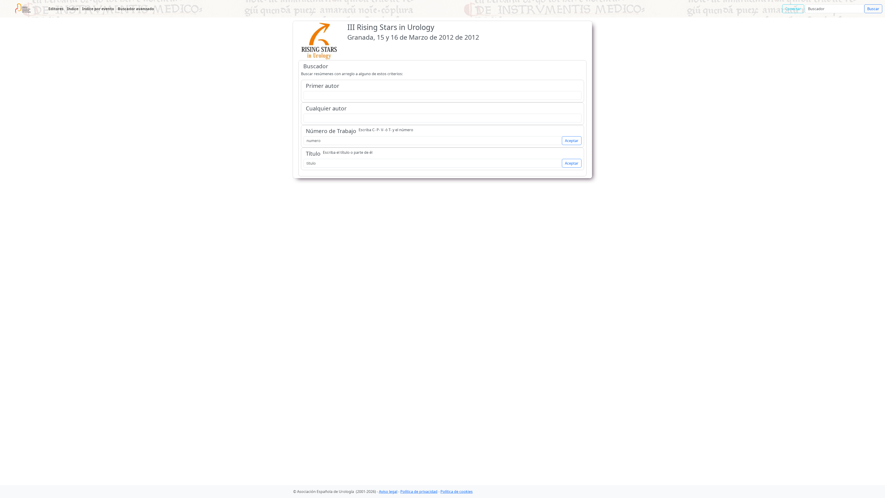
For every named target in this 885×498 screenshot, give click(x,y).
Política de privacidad (418, 491)
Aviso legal (388, 491)
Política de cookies (456, 491)
